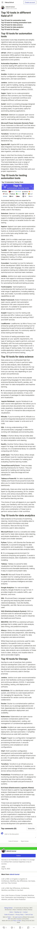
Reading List (17, 912)
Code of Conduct (13, 841)
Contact (25, 912)
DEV (9, 918)
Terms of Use (29, 914)
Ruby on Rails (17, 920)
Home (11, 912)
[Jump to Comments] (13, 927)
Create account (30, 2)
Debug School (8, 908)
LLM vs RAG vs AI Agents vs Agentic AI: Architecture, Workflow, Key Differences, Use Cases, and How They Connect (18, 881)
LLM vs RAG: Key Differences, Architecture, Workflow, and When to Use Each (15, 889)
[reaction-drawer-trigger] (4, 927)
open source (18, 917)
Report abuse (24, 841)
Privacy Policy (20, 914)
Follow (18, 855)
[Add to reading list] (21, 927)
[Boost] (28, 927)
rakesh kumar (10, 7)
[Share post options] (34, 927)
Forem (9, 917)
